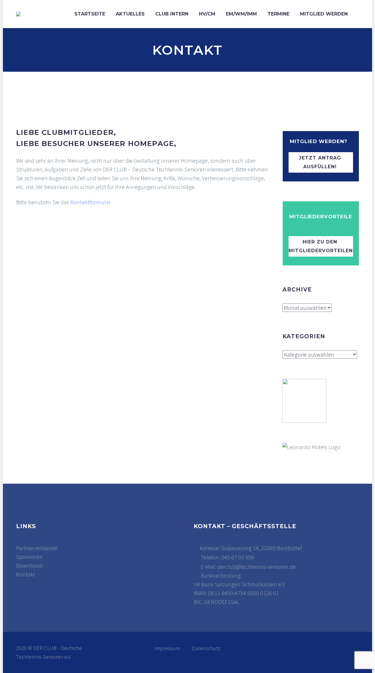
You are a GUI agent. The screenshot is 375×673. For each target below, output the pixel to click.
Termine (278, 14)
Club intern (171, 14)
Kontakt (25, 574)
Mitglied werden (324, 14)
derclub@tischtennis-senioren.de (256, 566)
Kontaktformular (90, 202)
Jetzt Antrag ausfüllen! (320, 162)
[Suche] (359, 14)
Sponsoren (29, 556)
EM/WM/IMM (241, 14)
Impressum (167, 648)
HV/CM (207, 14)
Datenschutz (206, 648)
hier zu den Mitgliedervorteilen (321, 246)
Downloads (29, 565)
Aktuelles (130, 14)
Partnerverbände (36, 548)
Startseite (89, 14)
